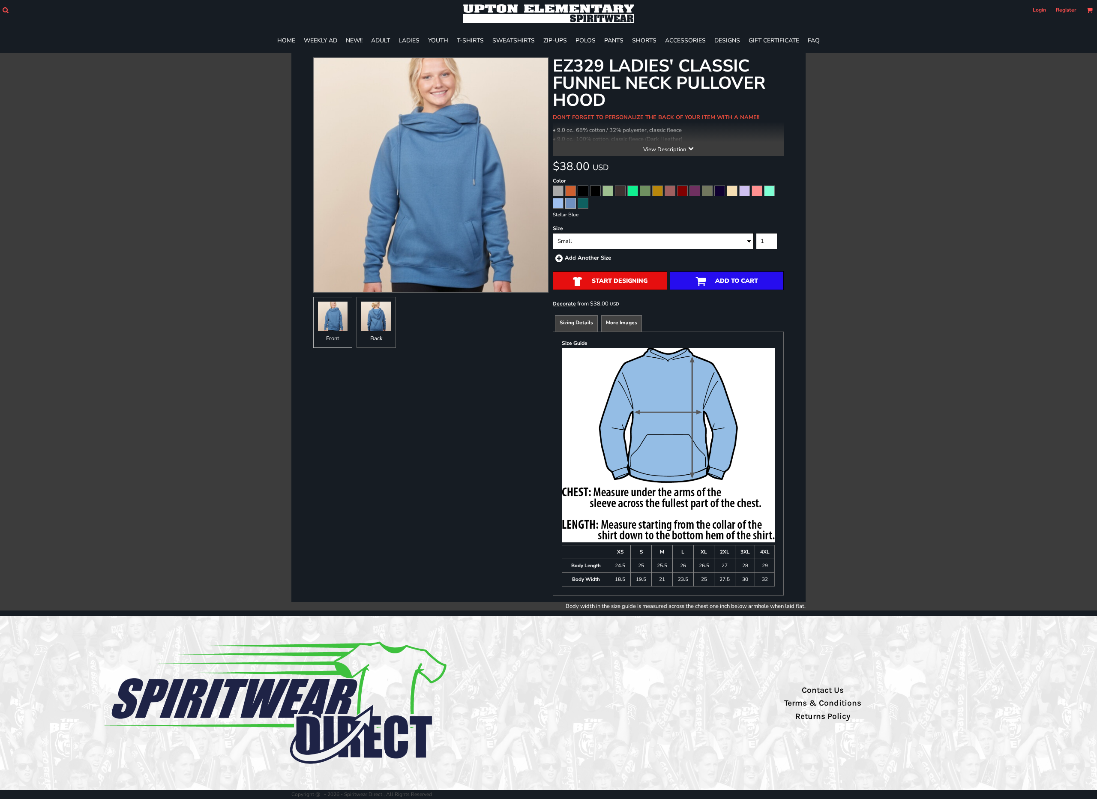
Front (332, 338)
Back (376, 338)
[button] (5, 10)
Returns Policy (822, 716)
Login (1039, 9)
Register (1066, 9)
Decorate (564, 303)
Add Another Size (588, 258)
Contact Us (823, 690)
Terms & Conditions (822, 703)
